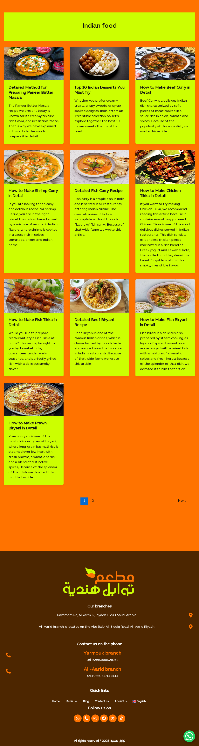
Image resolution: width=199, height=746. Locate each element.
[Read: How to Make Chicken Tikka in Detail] (165, 167)
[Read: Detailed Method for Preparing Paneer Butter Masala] (34, 64)
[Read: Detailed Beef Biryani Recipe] (99, 296)
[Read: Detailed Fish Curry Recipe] (99, 167)
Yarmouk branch (102, 653)
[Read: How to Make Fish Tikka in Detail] (34, 296)
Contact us (102, 701)
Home (56, 701)
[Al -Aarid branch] (8, 671)
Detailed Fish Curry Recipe (98, 191)
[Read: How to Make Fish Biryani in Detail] (165, 296)
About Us (121, 701)
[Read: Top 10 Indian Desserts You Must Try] (99, 64)
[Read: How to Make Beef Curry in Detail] (165, 64)
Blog (86, 701)
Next (184, 501)
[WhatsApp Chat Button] (189, 736)
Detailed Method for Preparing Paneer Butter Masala (31, 92)
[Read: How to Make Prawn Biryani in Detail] (34, 399)
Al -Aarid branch (102, 669)
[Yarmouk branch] (8, 655)
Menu (69, 701)
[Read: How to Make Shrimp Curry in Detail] (34, 167)
